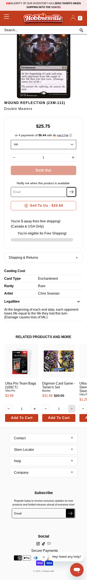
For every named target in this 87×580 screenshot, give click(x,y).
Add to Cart (22, 418)
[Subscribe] (71, 192)
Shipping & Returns (23, 257)
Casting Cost (14, 271)
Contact (20, 438)
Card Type (12, 278)
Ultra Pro (10, 390)
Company (21, 472)
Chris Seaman (49, 293)
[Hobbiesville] (43, 18)
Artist (8, 293)
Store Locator (24, 449)
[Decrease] (14, 157)
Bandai (46, 390)
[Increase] (73, 157)
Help (17, 461)
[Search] (81, 30)
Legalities (12, 301)
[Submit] (70, 513)
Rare (41, 286)
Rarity (9, 286)
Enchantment (48, 278)
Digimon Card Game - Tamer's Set (58, 385)
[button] (43, 135)
